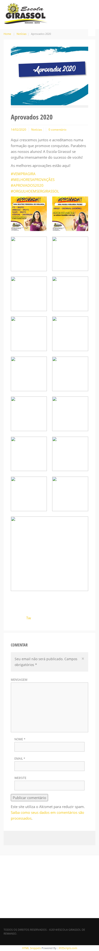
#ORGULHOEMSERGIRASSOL (35, 191)
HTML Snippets (31, 948)
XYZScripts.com (68, 948)
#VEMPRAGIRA (23, 173)
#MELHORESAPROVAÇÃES (33, 179)
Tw (28, 617)
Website (20, 778)
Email (19, 758)
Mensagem (19, 679)
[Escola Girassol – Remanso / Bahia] (26, 12)
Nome (19, 739)
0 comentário (57, 129)
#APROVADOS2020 (27, 185)
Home (7, 34)
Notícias (21, 34)
